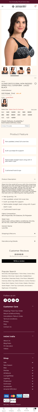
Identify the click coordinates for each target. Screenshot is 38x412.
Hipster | (12, 283)
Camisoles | (21, 285)
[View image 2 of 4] (12, 70)
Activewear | (29, 285)
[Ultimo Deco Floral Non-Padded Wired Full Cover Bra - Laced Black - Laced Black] (4, 103)
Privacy (6, 321)
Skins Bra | (5, 273)
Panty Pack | (5, 283)
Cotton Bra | (31, 273)
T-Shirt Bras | (23, 273)
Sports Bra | (19, 276)
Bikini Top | (11, 281)
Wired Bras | (5, 278)
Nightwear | (5, 288)
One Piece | (24, 278)
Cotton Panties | (30, 281)
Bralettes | (5, 276)
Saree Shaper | (6, 285)
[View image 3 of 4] (20, 70)
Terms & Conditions (10, 319)
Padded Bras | (27, 276)
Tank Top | (14, 285)
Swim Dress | (19, 283)
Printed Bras (13, 288)
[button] (2, 6)
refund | (7, 404)
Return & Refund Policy (12, 313)
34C (2, 112)
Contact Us (7, 327)
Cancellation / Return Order (13, 316)
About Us (7, 341)
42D (7, 117)
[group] (19, 2)
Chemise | (5, 281)
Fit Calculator (8, 346)
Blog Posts (7, 343)
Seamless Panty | (15, 278)
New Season (8, 365)
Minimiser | (11, 276)
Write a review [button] (19, 261)
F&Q (5, 324)
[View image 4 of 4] (28, 70)
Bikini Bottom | (20, 281)
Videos (6, 348)
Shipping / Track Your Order (13, 311)
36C (19, 112)
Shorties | (31, 283)
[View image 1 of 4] (4, 70)
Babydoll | (31, 278)
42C (2, 117)
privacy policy (15, 404)
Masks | (26, 283)
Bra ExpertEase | (14, 273)
